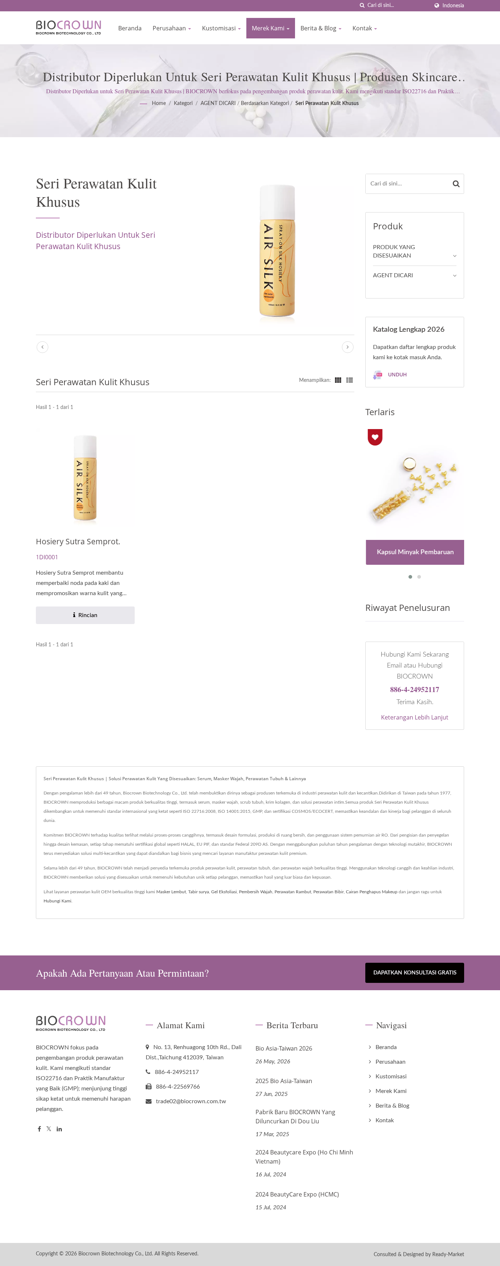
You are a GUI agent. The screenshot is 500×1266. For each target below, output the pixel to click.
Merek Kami (269, 28)
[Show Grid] (338, 380)
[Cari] (362, 5)
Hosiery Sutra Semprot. (78, 541)
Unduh (397, 374)
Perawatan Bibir (328, 892)
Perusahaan (170, 28)
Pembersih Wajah (255, 892)
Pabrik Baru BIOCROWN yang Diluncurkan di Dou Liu (295, 1116)
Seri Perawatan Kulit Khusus (327, 103)
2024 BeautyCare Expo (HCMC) (297, 1194)
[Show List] (349, 380)
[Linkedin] (59, 1129)
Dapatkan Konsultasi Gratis (414, 973)
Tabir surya (198, 892)
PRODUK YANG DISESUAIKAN (394, 251)
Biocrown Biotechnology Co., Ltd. (115, 1253)
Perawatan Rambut (293, 892)
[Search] (456, 184)
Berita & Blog (319, 28)
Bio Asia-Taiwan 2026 (283, 1048)
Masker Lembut (171, 892)
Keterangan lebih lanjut (414, 717)
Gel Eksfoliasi (224, 892)
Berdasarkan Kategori (265, 103)
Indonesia (453, 5)
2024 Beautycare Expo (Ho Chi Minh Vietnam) (304, 1156)
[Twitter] (49, 1129)
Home (159, 103)
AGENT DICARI (218, 103)
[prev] (42, 347)
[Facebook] (39, 1129)
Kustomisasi (219, 28)
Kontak (362, 28)
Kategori (183, 103)
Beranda (130, 28)
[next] (348, 347)
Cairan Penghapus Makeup (372, 892)
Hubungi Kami (57, 901)
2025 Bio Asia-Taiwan (283, 1081)
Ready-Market (448, 1254)
